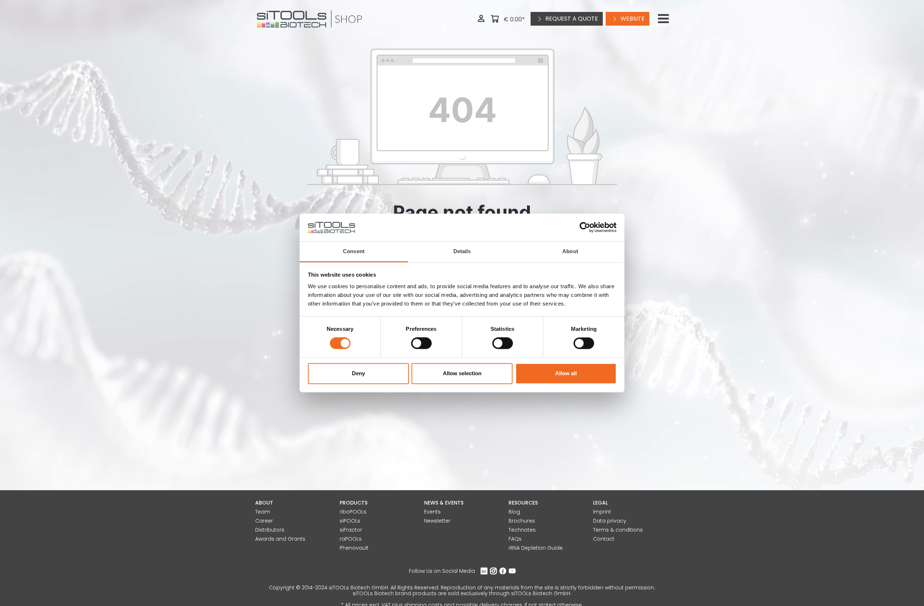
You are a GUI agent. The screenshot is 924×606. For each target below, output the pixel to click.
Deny (358, 373)
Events (432, 511)
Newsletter (437, 520)
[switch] (421, 343)
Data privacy (609, 520)
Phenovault (354, 547)
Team (262, 511)
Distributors (269, 529)
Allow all (566, 373)
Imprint (602, 511)
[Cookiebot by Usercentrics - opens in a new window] (584, 227)
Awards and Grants (280, 538)
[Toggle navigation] (663, 18)
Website (632, 18)
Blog (514, 511)
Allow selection (462, 373)
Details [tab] (462, 251)
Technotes (522, 529)
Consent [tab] (354, 251)
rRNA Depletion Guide (536, 547)
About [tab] (570, 251)
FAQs (515, 538)
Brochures (522, 520)
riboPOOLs (353, 511)
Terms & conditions (618, 529)
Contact (603, 538)
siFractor (351, 529)
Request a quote (571, 18)
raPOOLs (351, 538)
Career (264, 520)
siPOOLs (350, 520)
